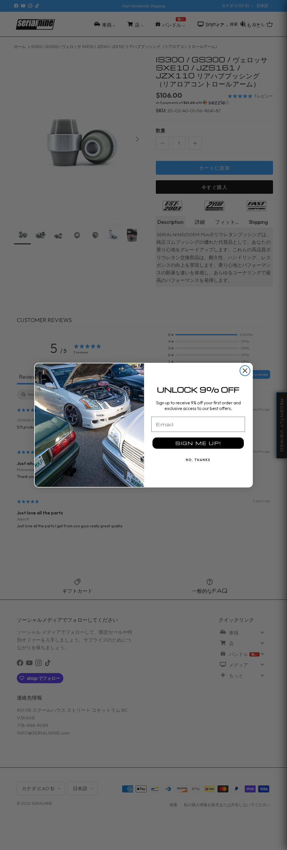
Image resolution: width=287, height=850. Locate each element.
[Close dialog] (245, 371)
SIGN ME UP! (198, 443)
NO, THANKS (198, 460)
